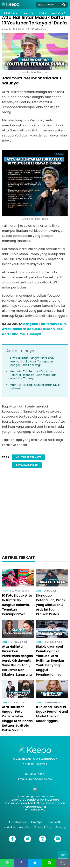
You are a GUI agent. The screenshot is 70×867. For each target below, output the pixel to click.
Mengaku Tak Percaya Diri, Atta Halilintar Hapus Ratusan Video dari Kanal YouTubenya (34, 329)
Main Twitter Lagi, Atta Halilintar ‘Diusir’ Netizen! (35, 386)
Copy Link (63, 863)
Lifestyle (10, 12)
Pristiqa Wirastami (36, 29)
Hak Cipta (37, 822)
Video (42, 12)
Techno (28, 12)
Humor (5, 590)
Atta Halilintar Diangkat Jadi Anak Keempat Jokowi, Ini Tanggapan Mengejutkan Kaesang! (32, 361)
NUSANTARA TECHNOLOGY (39, 759)
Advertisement (18, 822)
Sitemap (60, 827)
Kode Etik (9, 827)
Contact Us (54, 822)
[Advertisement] (35, 513)
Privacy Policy (43, 827)
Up (63, 854)
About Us (25, 827)
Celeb (38, 590)
